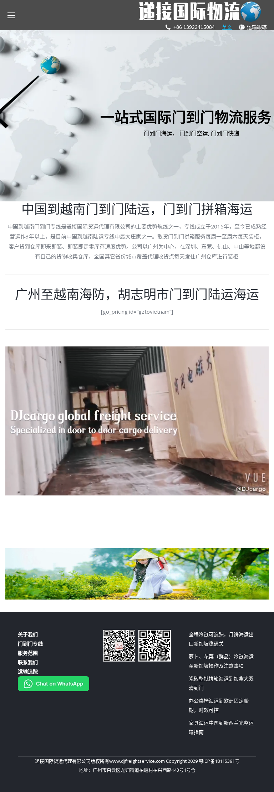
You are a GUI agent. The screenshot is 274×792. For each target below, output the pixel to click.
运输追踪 (28, 671)
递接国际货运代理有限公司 (63, 761)
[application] (137, 420)
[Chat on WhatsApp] (53, 689)
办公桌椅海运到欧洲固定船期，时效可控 (219, 705)
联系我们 (28, 662)
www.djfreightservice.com (137, 761)
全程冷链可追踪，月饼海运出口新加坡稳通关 (221, 639)
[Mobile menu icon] (11, 15)
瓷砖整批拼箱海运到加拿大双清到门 (221, 683)
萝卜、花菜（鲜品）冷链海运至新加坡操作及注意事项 (221, 661)
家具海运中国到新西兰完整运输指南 (221, 727)
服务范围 (28, 652)
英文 (227, 27)
